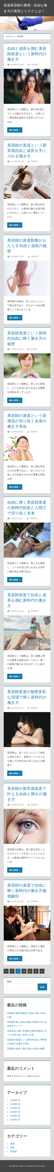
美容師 (13, 1151)
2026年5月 (15, 1108)
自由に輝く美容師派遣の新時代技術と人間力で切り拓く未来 (26, 507)
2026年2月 (15, 1119)
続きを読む (14, 130)
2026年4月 (15, 1111)
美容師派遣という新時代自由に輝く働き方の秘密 (27, 338)
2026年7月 (15, 1100)
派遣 (12, 1143)
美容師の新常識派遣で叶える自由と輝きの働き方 (27, 794)
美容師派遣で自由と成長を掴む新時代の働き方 (27, 600)
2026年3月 (15, 1115)
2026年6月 (15, 1104)
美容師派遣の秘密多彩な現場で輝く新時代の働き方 (27, 697)
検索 (9, 981)
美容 (12, 1147)
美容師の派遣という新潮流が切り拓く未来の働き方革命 (27, 421)
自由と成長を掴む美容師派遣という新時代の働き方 (27, 54)
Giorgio (34, 64)
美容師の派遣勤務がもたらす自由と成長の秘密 (27, 245)
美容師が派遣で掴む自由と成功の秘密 (26, 1048)
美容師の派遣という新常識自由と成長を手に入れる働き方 (27, 150)
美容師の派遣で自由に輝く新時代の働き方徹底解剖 (26, 890)
